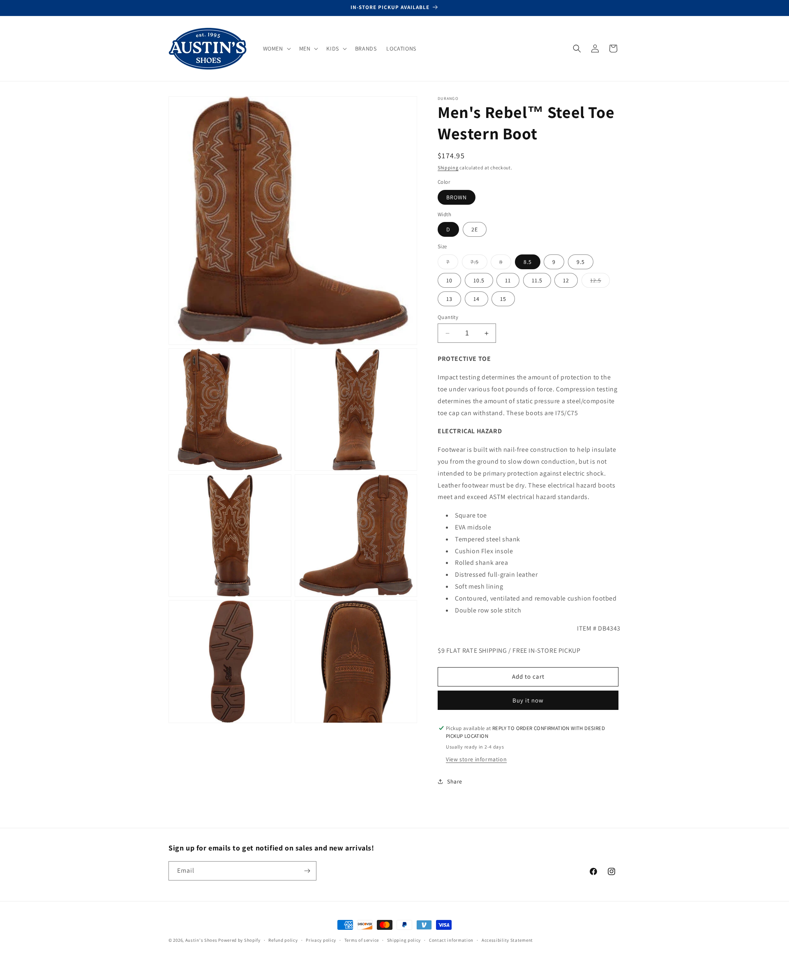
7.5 (479, 263)
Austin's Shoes (202, 940)
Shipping (448, 167)
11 (508, 280)
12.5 (600, 282)
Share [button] (454, 781)
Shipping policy (404, 940)
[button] (276, 48)
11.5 (537, 280)
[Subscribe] (307, 870)
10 (449, 280)
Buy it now (528, 700)
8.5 (528, 262)
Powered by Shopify (239, 940)
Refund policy (283, 940)
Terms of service (361, 940)
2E (474, 229)
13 (449, 299)
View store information (476, 759)
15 (503, 299)
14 (476, 299)
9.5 (581, 262)
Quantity (448, 317)
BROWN (456, 197)
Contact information (451, 940)
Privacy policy (321, 940)
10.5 (478, 280)
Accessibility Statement (507, 940)
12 (566, 280)
